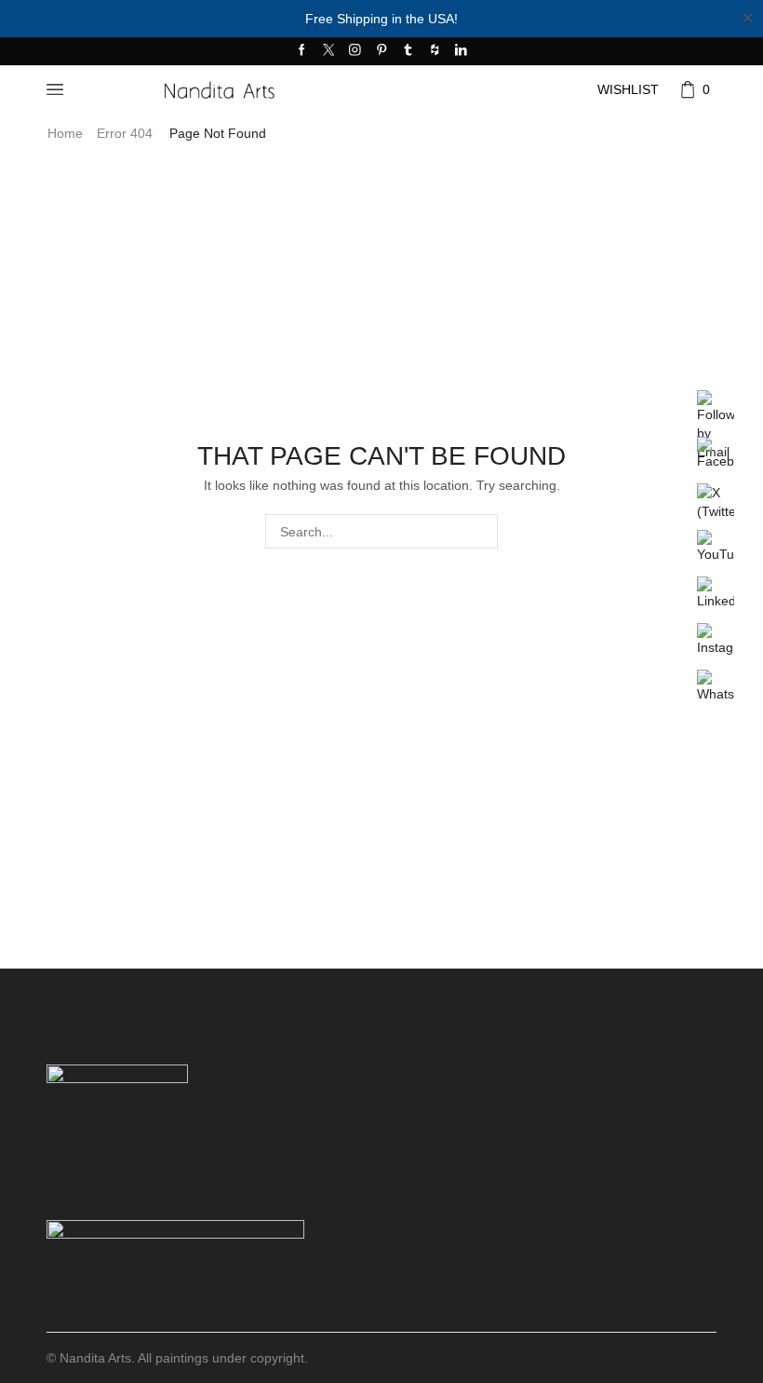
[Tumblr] (408, 51)
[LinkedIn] (461, 51)
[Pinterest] (382, 51)
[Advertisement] (381, 833)
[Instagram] (355, 51)
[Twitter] (329, 51)
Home (65, 133)
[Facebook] (302, 51)
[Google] (435, 51)
